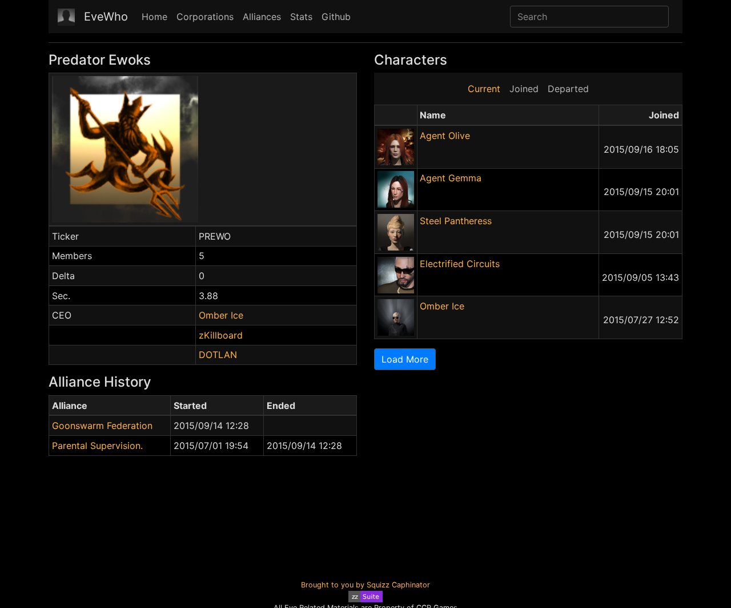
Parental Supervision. (97, 445)
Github (336, 16)
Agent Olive (445, 135)
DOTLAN (218, 354)
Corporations (205, 16)
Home (154, 16)
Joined (524, 88)
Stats (301, 16)
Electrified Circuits (460, 263)
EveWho (106, 16)
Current (484, 88)
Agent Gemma (450, 178)
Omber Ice (221, 315)
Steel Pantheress (456, 220)
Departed (568, 88)
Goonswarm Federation (102, 425)
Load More (404, 359)
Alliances (262, 16)
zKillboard (221, 335)
